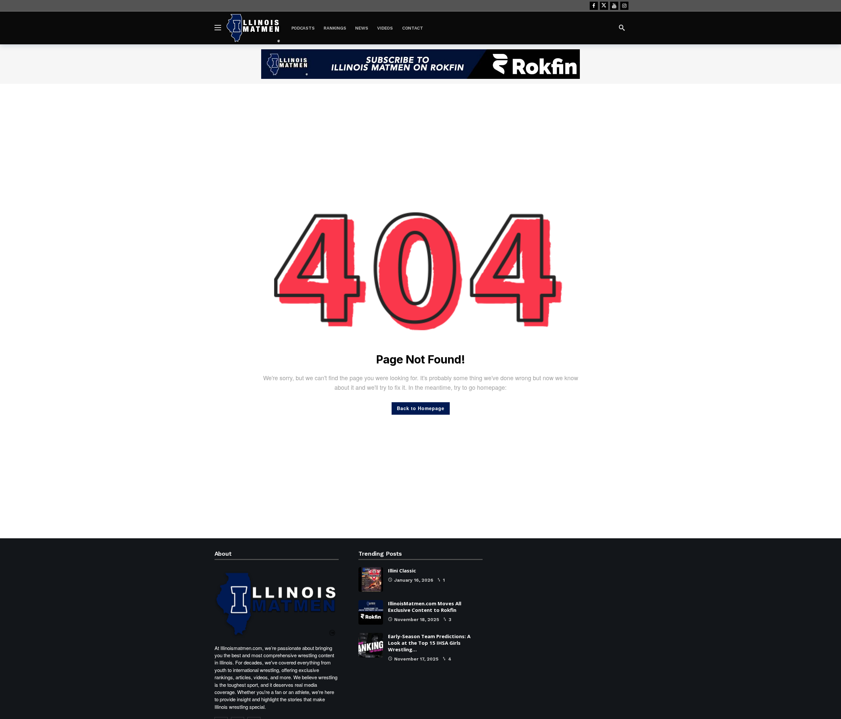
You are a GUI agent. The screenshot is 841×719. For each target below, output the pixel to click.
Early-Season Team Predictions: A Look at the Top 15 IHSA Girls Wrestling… (429, 643)
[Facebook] (594, 6)
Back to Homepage (420, 408)
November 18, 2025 (416, 619)
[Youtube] (614, 6)
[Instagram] (624, 6)
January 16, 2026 (413, 580)
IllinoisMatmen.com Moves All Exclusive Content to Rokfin (424, 606)
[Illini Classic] (370, 579)
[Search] (622, 28)
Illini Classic (402, 570)
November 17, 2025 (416, 658)
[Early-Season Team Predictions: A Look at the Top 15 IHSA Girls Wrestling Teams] (370, 645)
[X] (604, 6)
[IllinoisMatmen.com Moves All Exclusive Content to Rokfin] (370, 612)
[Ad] (420, 64)
